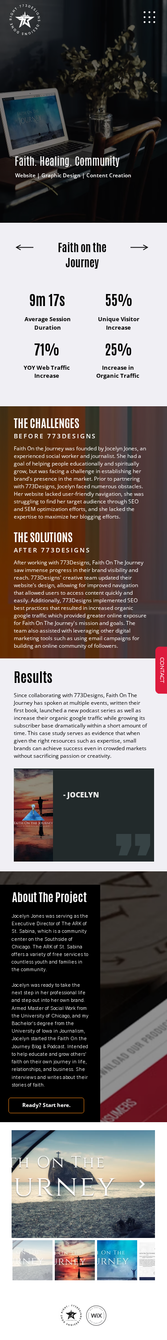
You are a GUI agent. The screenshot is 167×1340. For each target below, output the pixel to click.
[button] (149, 19)
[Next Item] (142, 1184)
